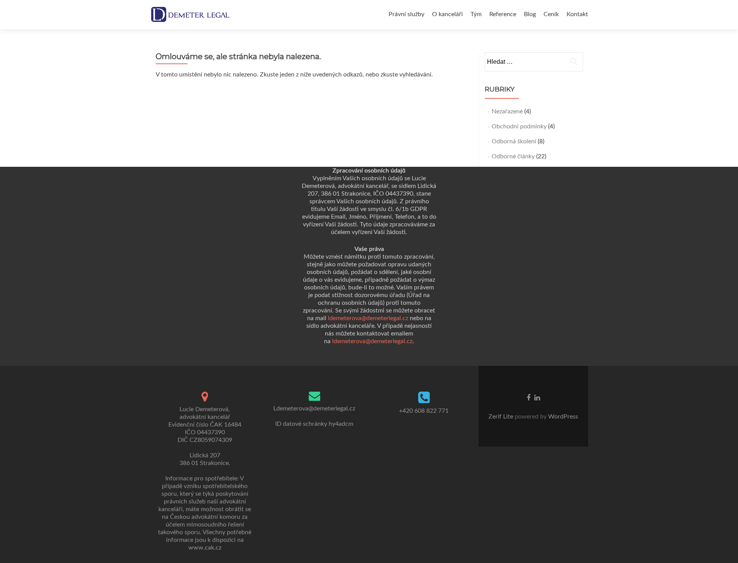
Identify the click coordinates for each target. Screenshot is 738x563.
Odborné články (513, 156)
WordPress (562, 417)
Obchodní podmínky (519, 126)
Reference (502, 14)
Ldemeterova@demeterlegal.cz (314, 408)
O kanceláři (447, 14)
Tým (476, 14)
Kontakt (577, 14)
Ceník (551, 14)
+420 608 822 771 (424, 411)
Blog (530, 14)
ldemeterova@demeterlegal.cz (368, 318)
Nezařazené (507, 111)
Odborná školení (514, 141)
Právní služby (406, 14)
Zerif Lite (502, 417)
